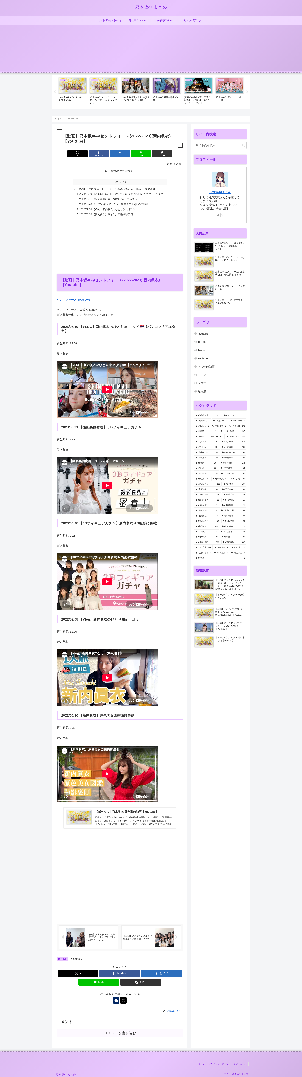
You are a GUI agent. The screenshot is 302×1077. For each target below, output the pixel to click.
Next (247, 91)
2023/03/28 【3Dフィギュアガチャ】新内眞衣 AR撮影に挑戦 (113, 204)
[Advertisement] (151, 49)
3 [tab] (155, 111)
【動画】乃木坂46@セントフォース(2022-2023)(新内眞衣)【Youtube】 (116, 188)
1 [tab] (146, 111)
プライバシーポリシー (219, 1064)
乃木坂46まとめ (220, 192)
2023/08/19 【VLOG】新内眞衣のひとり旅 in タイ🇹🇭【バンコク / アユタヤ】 (122, 193)
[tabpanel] (72, 91)
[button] (162, 153)
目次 (115, 181)
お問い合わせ (240, 1064)
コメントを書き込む (120, 1033)
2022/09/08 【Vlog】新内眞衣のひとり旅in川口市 (107, 209)
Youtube (63, 959)
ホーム (201, 1064)
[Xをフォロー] (123, 1000)
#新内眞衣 (77, 959)
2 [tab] (151, 111)
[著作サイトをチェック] (116, 1000)
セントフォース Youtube (72, 299)
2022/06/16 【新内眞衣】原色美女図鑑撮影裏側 (106, 214)
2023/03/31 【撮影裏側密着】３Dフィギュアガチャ (108, 199)
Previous (54, 91)
